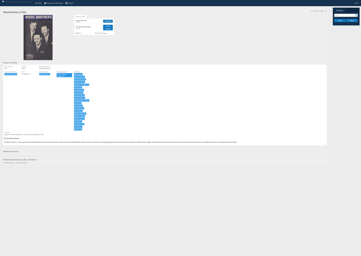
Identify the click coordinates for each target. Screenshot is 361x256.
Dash (39, 3)
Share (79, 33)
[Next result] (326, 11)
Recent (70, 3)
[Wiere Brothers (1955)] (38, 37)
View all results (319, 11)
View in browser (108, 27)
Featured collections (54, 3)
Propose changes (101, 33)
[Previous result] (312, 11)
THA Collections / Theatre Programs (16, 163)
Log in (356, 3)
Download (108, 21)
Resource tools (80, 17)
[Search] (356, 15)
